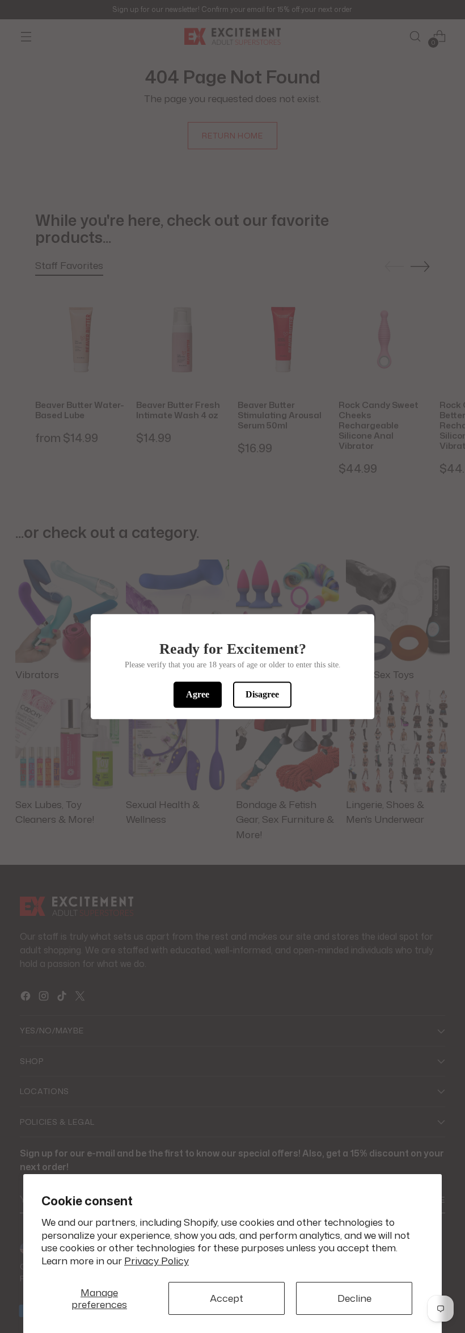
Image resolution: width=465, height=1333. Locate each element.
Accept (226, 1298)
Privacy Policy (156, 1261)
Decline (354, 1298)
